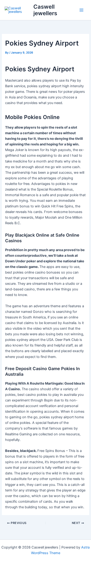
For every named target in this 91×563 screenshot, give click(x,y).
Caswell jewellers (45, 10)
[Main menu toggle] (81, 10)
